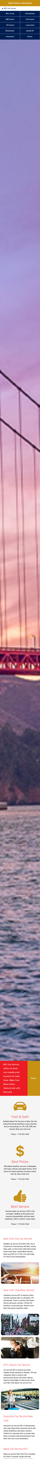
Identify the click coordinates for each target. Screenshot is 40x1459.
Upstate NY (30, 31)
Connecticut (10, 37)
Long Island (30, 25)
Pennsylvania (30, 13)
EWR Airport (10, 19)
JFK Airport (10, 25)
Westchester (10, 31)
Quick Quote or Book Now (20, 3)
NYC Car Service (10, 8)
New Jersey (10, 13)
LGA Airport (30, 19)
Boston (29, 37)
